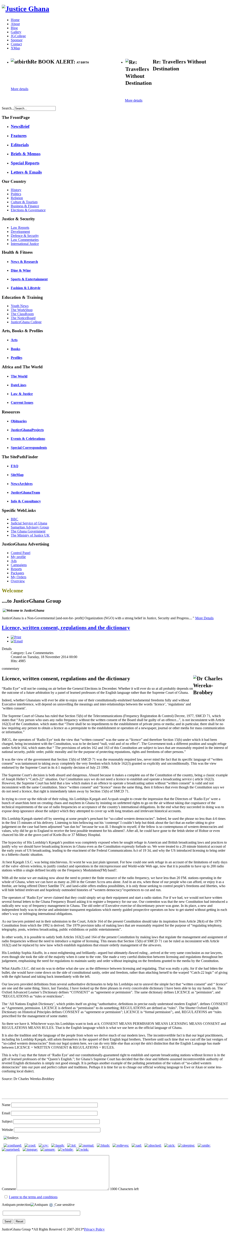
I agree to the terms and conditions (33, 1197)
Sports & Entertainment (29, 279)
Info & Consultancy (26, 501)
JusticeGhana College (26, 322)
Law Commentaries (25, 240)
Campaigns (19, 565)
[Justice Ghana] (25, 9)
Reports (16, 569)
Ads (14, 561)
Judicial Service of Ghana (29, 523)
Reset (19, 1221)
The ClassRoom (22, 314)
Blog (14, 28)
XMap (15, 48)
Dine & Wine (21, 270)
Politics (16, 194)
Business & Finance (25, 206)
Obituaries (19, 421)
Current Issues (22, 402)
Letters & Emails (26, 172)
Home (15, 20)
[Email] (17, 641)
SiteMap (17, 475)
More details (19, 89)
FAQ (14, 466)
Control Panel (20, 553)
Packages (17, 573)
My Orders (18, 577)
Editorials (20, 144)
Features (19, 135)
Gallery (16, 32)
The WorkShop (22, 310)
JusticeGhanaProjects (27, 430)
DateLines (18, 385)
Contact (16, 44)
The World (19, 376)
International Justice (25, 244)
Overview (18, 581)
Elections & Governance (28, 210)
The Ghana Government (28, 531)
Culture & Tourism (24, 202)
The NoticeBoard (23, 318)
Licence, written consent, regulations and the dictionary (66, 628)
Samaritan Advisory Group (30, 527)
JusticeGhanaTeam (25, 492)
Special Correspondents (29, 447)
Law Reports (20, 227)
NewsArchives (22, 484)
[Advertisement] (63, 76)
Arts (14, 340)
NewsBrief (20, 126)
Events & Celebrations (28, 439)
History (16, 190)
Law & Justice (22, 394)
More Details (204, 618)
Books (15, 349)
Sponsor (16, 40)
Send (7, 1221)
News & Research (24, 262)
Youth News (20, 306)
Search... (8, 108)
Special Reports (25, 163)
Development (20, 231)
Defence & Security (25, 236)
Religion (17, 198)
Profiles (16, 358)
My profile (18, 557)
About (15, 24)
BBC (14, 519)
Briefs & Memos (25, 153)
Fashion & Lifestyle (25, 288)
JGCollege (18, 36)
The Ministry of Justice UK (30, 535)
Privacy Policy (94, 1229)
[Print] (16, 637)
